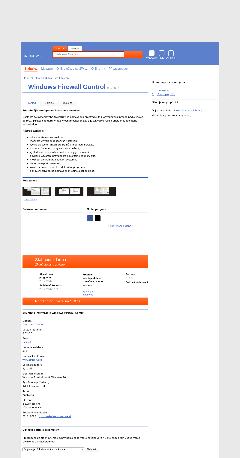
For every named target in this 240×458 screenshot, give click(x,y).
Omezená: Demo (32, 324)
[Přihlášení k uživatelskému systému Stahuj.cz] (214, 69)
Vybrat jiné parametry (88, 293)
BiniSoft (27, 342)
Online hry (98, 68)
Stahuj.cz (60, 48)
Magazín (75, 48)
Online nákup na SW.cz (72, 68)
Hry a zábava (44, 77)
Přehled (31, 102)
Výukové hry (62, 77)
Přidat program (118, 68)
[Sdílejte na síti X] (98, 218)
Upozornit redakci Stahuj (187, 110)
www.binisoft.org (32, 359)
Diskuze (67, 102)
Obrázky (49, 102)
